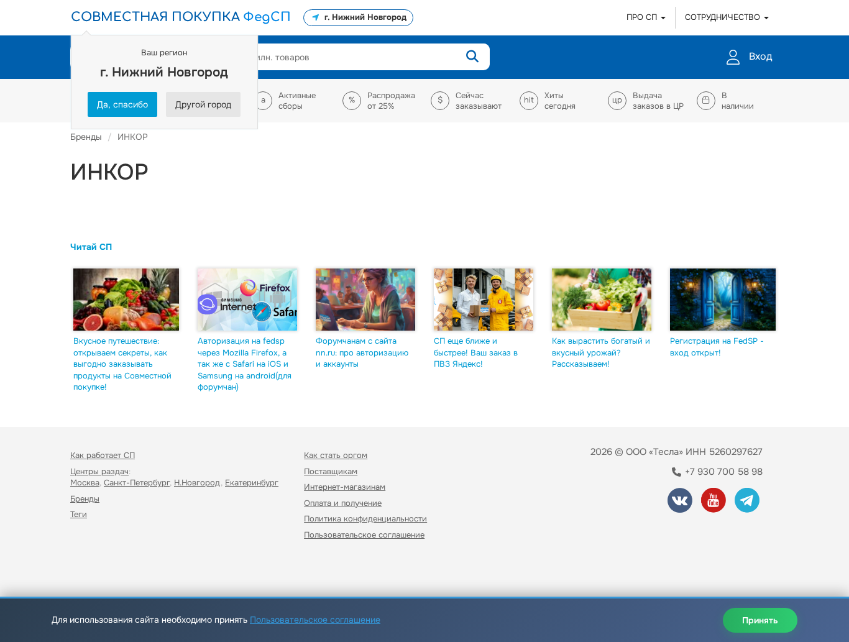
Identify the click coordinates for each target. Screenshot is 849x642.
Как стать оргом (335, 455)
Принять (760, 620)
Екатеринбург (251, 482)
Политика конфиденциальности (365, 518)
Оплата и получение (343, 503)
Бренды (84, 498)
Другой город (203, 104)
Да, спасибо (122, 104)
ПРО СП (642, 17)
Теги (78, 514)
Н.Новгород (197, 482)
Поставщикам (330, 471)
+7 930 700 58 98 (722, 471)
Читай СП (91, 246)
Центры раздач (99, 471)
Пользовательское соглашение (364, 535)
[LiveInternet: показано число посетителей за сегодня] (97, 571)
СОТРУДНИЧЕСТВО (724, 17)
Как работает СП (102, 455)
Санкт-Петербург (137, 482)
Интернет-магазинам (344, 487)
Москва (84, 482)
